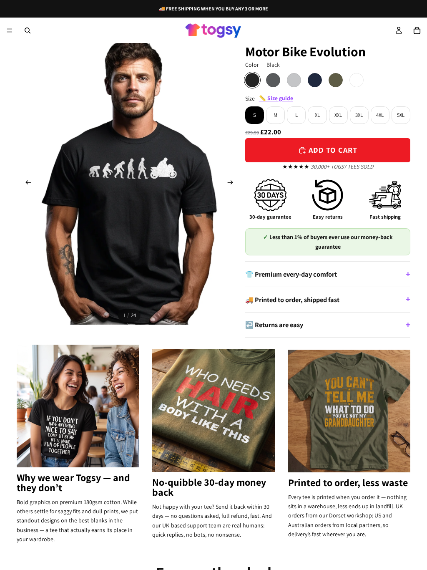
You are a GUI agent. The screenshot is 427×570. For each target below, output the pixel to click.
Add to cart (333, 150)
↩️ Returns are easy (274, 324)
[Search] (27, 30)
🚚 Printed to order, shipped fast (292, 299)
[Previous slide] (26, 184)
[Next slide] (233, 184)
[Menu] (9, 30)
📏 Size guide (276, 98)
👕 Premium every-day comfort (291, 274)
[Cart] (417, 30)
